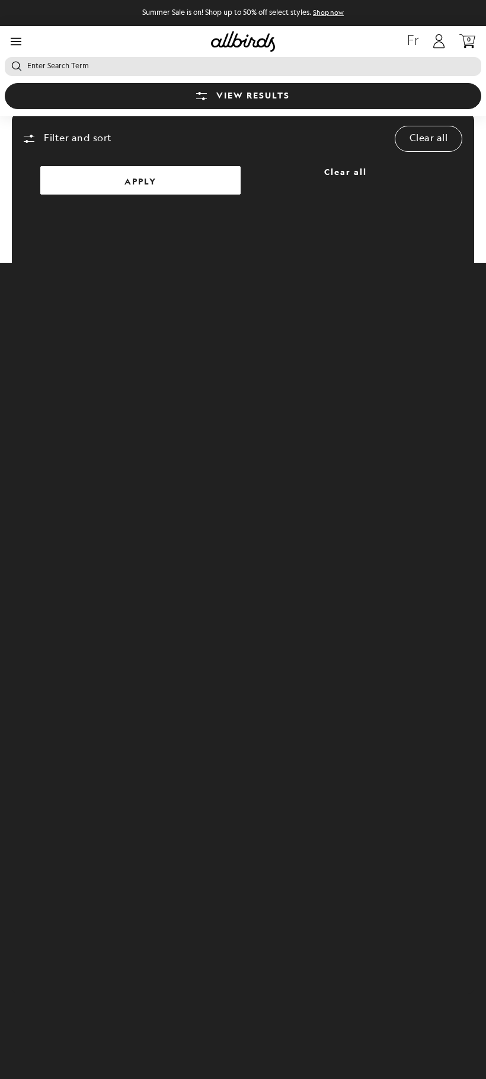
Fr (413, 41)
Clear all (429, 138)
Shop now (328, 13)
